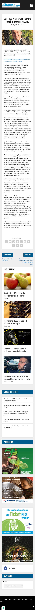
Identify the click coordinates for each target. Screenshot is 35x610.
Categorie (4, 581)
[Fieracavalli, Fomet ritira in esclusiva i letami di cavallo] (17, 337)
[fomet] (17, 473)
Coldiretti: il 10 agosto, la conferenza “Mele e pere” (14, 294)
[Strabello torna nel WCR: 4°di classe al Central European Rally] (17, 364)
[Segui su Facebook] (33, 606)
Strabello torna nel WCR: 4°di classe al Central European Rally (17, 377)
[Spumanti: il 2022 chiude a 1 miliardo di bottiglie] (17, 309)
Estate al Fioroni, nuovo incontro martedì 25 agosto (17, 406)
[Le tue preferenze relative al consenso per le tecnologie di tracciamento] (3, 608)
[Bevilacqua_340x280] (17, 562)
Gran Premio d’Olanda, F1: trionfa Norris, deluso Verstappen (17, 399)
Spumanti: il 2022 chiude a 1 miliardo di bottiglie (15, 322)
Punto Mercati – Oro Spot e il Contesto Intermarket (16, 426)
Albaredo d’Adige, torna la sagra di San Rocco (16, 420)
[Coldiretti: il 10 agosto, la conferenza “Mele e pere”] (17, 281)
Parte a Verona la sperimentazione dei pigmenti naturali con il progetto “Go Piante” (16, 413)
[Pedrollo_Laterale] (17, 502)
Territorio (21, 25)
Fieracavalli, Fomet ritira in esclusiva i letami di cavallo (15, 350)
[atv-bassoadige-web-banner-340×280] (17, 533)
